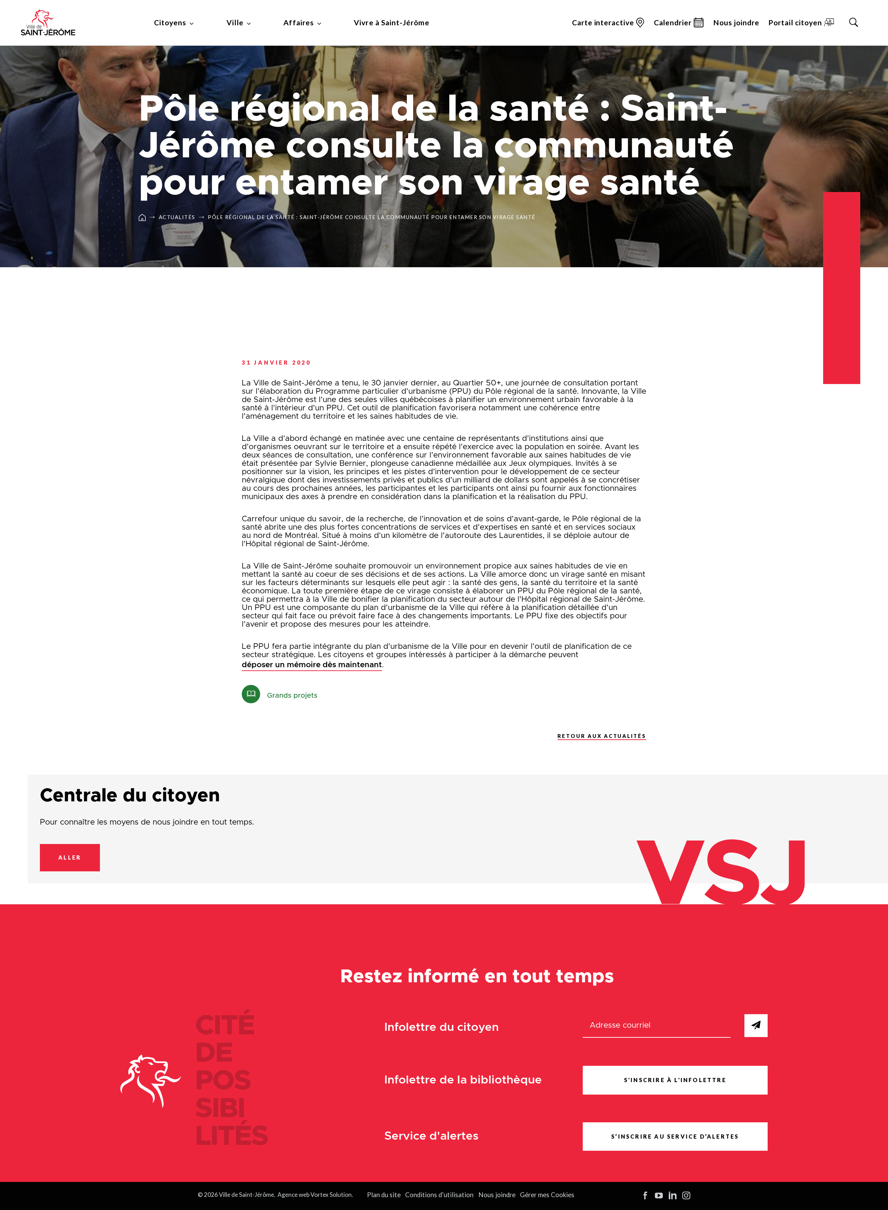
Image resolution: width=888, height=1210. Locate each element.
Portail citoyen (795, 22)
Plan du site (384, 1195)
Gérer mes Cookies (547, 1195)
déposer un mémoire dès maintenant (312, 665)
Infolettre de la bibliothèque (463, 1080)
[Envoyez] (756, 1025)
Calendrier (673, 22)
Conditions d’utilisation (439, 1195)
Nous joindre (736, 22)
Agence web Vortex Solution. (315, 1194)
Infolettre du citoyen (441, 1027)
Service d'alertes (431, 1136)
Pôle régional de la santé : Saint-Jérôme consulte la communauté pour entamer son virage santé (372, 217)
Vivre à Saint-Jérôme (391, 22)
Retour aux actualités (601, 736)
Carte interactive (603, 22)
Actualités (177, 217)
